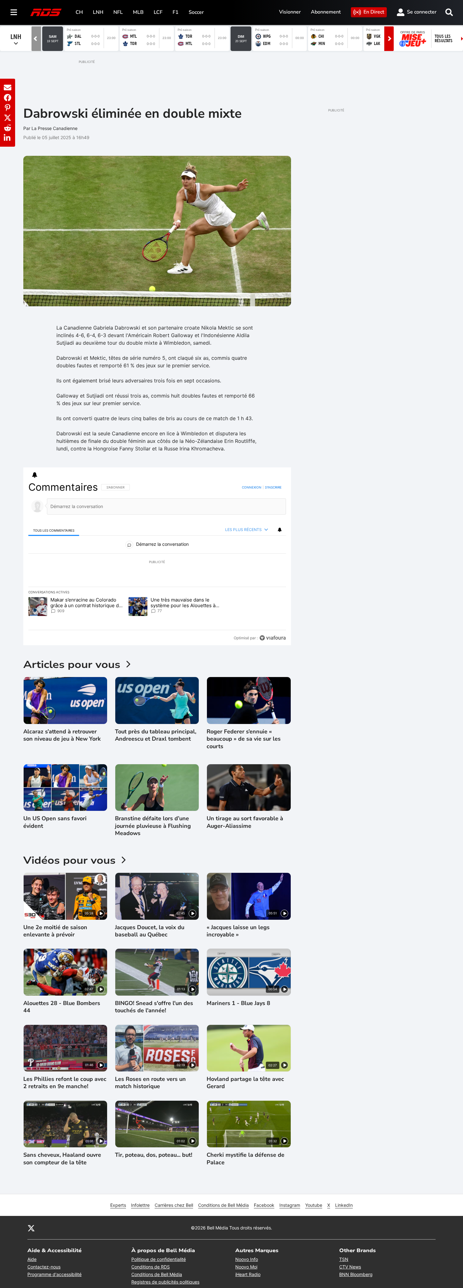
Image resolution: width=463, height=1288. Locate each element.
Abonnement (326, 11)
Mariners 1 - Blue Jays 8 (238, 1003)
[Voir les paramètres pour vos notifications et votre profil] (34, 475)
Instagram (289, 1205)
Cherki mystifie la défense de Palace (245, 1158)
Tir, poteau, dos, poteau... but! (153, 1155)
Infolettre (140, 1205)
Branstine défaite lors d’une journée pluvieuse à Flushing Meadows (153, 826)
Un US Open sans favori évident (55, 822)
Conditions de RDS (150, 1266)
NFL (118, 12)
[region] (157, 562)
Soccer (196, 12)
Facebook (264, 1205)
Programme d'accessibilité (54, 1274)
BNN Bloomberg (356, 1274)
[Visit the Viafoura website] (272, 638)
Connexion (251, 487)
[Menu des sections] (14, 12)
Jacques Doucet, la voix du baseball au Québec (149, 931)
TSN (343, 1259)
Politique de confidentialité (158, 1259)
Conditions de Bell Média (223, 1205)
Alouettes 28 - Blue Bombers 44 (61, 1007)
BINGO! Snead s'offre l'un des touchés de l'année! (154, 1007)
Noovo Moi (246, 1266)
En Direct (373, 11)
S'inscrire (273, 487)
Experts (118, 1205)
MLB (138, 12)
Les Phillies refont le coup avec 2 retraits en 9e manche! (64, 1083)
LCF (158, 12)
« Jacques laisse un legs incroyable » (238, 931)
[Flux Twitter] (31, 1228)
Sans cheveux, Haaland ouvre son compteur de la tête (62, 1158)
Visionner (290, 11)
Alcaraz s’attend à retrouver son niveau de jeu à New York (62, 735)
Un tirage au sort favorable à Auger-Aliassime (245, 822)
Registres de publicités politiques (165, 1282)
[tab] (53, 530)
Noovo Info (246, 1259)
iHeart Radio (247, 1274)
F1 (176, 12)
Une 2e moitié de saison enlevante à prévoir (55, 931)
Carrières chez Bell (174, 1205)
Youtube (313, 1205)
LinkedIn (344, 1205)
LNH (98, 12)
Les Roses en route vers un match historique (150, 1083)
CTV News (350, 1266)
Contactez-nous (43, 1266)
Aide (32, 1259)
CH (79, 12)
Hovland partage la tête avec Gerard (245, 1083)
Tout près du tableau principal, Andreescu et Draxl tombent (155, 735)
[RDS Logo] (46, 12)
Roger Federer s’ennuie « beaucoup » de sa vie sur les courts (244, 739)
